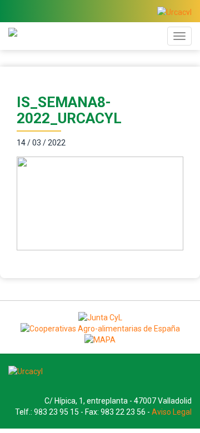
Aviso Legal (172, 411)
